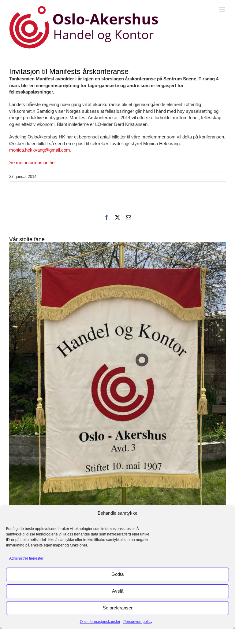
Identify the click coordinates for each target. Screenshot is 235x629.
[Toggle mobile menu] (222, 9)
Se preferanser (117, 607)
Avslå (117, 591)
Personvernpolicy (137, 622)
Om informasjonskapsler (100, 622)
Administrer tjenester (26, 558)
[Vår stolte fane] (117, 386)
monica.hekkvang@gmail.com (39, 150)
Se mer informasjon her (32, 162)
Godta (117, 574)
